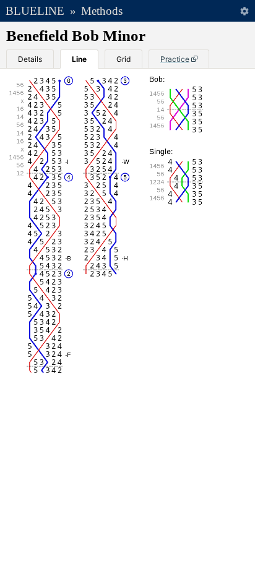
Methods (102, 10)
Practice (174, 59)
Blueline (35, 10)
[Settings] (244, 11)
